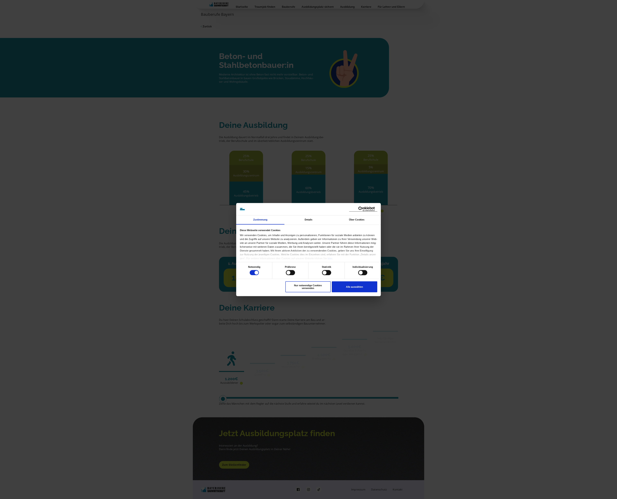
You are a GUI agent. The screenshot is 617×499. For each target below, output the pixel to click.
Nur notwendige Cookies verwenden (308, 287)
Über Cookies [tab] (356, 219)
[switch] (290, 272)
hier (330, 258)
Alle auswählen (354, 286)
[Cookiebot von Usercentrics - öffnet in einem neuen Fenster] (363, 209)
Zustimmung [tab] (260, 219)
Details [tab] (309, 219)
